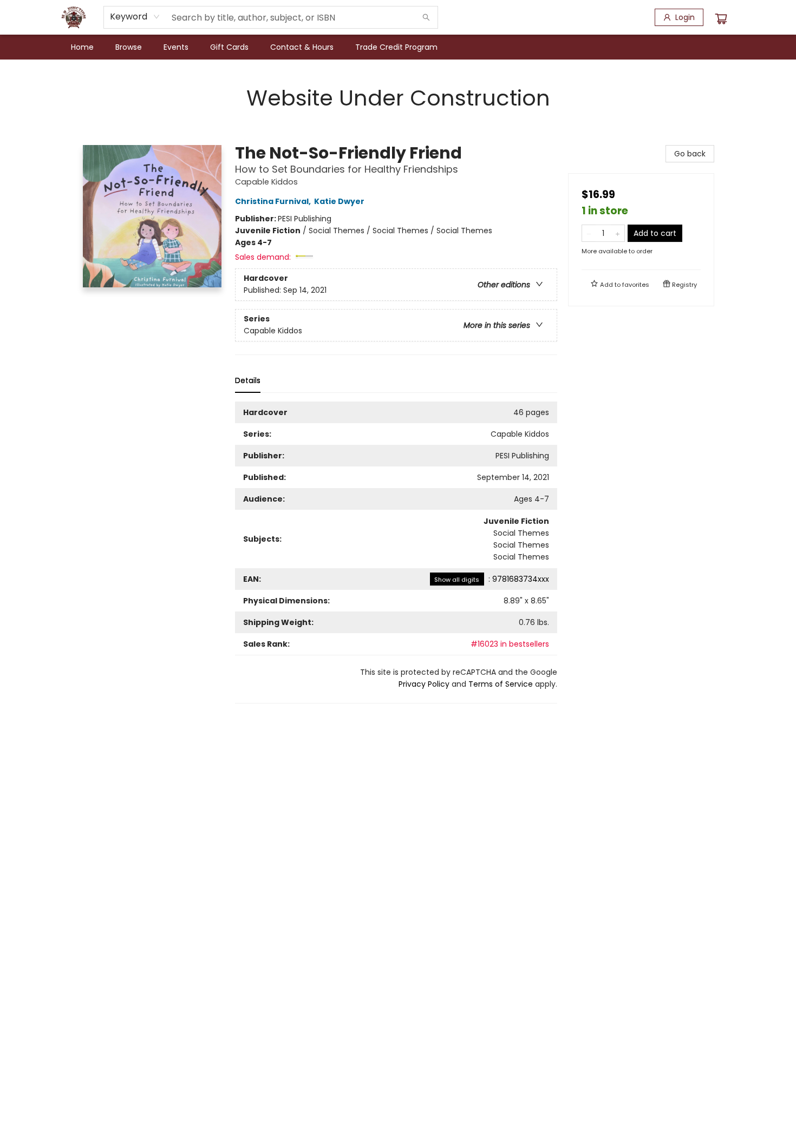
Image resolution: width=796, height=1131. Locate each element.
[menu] (398, 47)
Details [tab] (247, 380)
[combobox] (135, 16)
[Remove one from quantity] (589, 233)
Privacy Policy (424, 684)
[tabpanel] (396, 552)
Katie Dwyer (339, 201)
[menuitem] (82, 47)
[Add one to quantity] (617, 233)
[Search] (426, 17)
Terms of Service (500, 684)
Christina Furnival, (273, 201)
